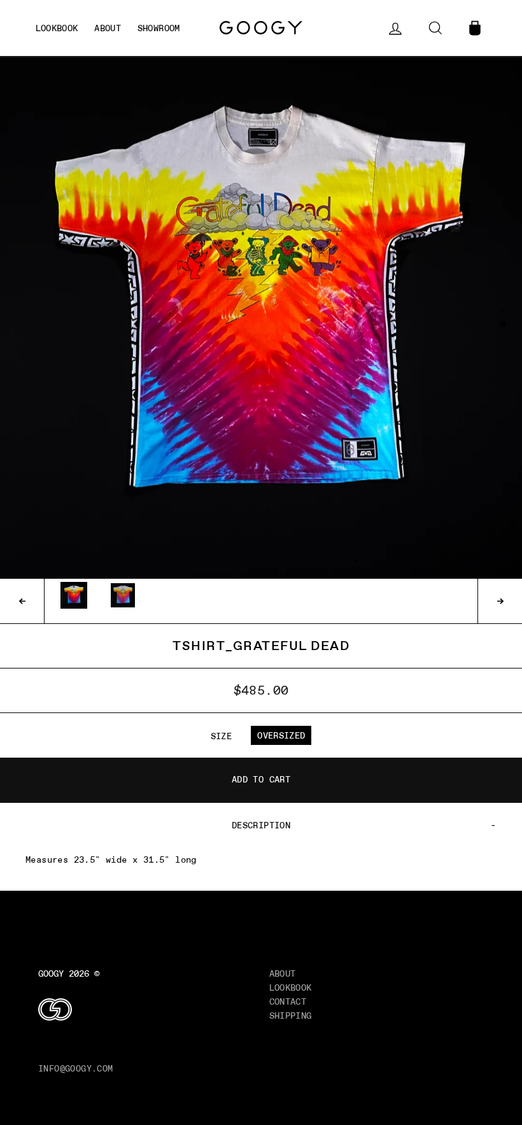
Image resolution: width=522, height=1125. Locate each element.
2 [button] (503, 325)
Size (221, 736)
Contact (288, 1001)
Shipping (290, 1015)
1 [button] (503, 312)
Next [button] (499, 601)
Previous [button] (22, 601)
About (282, 973)
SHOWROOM (159, 28)
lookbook (57, 28)
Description (261, 825)
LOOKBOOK (290, 987)
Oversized (281, 735)
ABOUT (107, 28)
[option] (261, 318)
